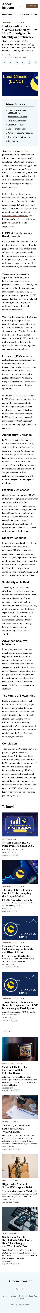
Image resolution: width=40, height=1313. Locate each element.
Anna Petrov (7, 908)
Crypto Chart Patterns (28, 14)
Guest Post (33, 1296)
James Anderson (9, 1017)
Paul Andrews (8, 964)
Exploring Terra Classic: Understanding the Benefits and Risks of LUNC (17, 949)
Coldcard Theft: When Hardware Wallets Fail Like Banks (15, 1070)
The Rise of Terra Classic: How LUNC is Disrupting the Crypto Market (17, 893)
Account (6, 1296)
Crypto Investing (9, 1233)
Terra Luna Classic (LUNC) (13, 22)
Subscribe (32, 6)
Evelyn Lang (7, 55)
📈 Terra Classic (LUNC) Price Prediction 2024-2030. (18, 844)
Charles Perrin (8, 1088)
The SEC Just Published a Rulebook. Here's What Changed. (16, 1128)
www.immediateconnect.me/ (15, 215)
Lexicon (14, 1296)
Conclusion (13, 141)
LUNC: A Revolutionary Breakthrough (17, 111)
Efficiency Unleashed (17, 121)
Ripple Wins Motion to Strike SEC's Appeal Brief (17, 1185)
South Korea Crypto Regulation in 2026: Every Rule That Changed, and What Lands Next (17, 1241)
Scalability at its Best (17, 129)
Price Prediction (9, 839)
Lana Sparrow (8, 1146)
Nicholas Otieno (9, 852)
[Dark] (21, 6)
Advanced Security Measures (20, 133)
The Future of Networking (19, 137)
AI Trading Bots (8, 14)
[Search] (23, 6)
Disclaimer (23, 1296)
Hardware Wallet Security (13, 1063)
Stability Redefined (16, 125)
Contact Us (20, 1299)
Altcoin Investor (8, 6)
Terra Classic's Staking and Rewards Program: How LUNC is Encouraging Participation (20, 1005)
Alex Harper (7, 1261)
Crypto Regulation (10, 1122)
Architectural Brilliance (17, 117)
